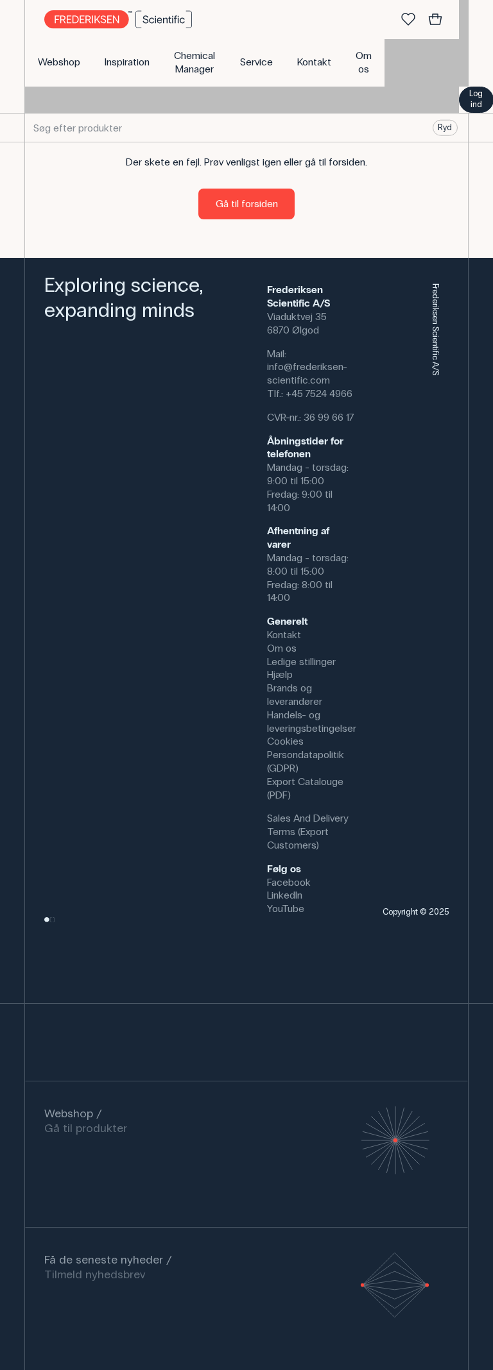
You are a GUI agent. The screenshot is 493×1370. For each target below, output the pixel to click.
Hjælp (280, 674)
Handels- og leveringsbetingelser (311, 721)
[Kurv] (435, 20)
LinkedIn (284, 895)
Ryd (445, 128)
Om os (282, 648)
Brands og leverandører (294, 694)
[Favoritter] (408, 20)
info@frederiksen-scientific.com (307, 373)
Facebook (289, 882)
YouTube (285, 908)
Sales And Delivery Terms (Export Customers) (308, 831)
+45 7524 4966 (319, 393)
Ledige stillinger (301, 661)
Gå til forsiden (247, 204)
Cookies (285, 741)
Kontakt (284, 635)
